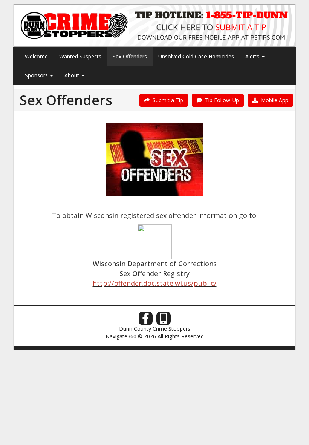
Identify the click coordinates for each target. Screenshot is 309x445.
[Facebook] (146, 320)
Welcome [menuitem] (36, 56)
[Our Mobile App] (163, 320)
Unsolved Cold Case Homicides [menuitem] (196, 56)
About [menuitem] (72, 75)
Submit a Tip (166, 100)
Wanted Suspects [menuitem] (80, 56)
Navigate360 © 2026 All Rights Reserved (155, 336)
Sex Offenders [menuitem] (130, 56)
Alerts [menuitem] (253, 56)
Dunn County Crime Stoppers (154, 328)
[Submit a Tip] (154, 25)
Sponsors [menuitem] (37, 75)
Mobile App (273, 100)
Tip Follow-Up (220, 100)
